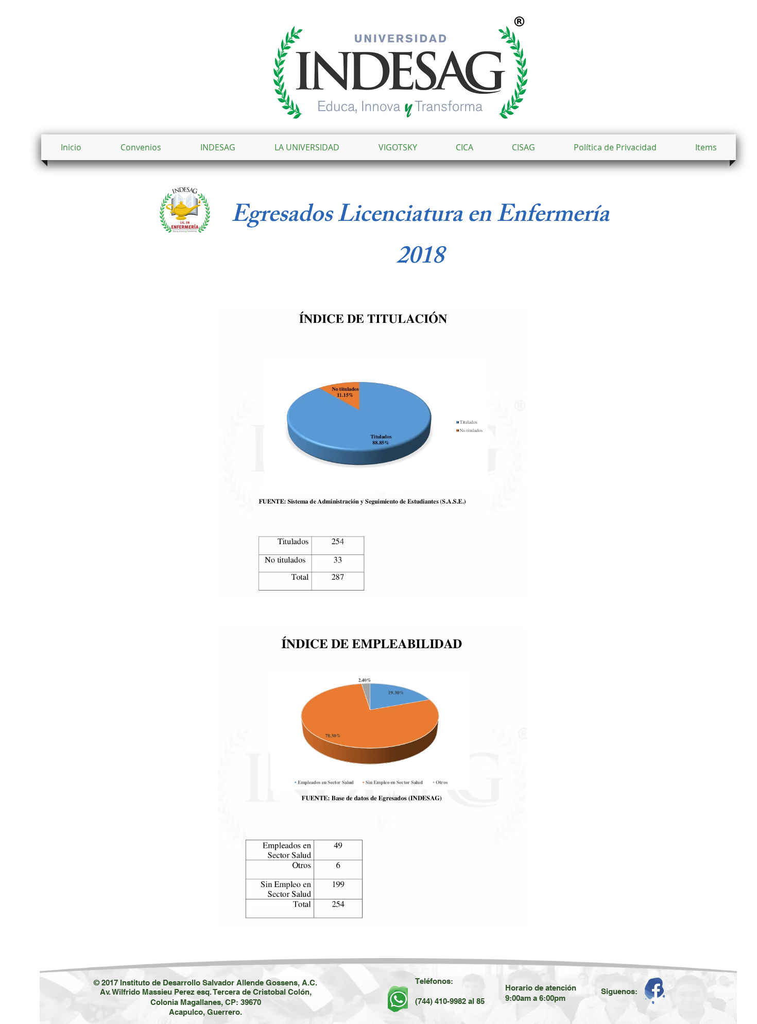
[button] (306, 147)
